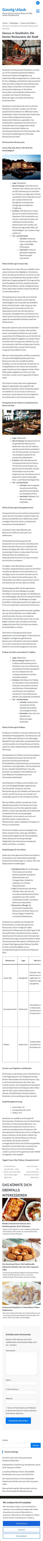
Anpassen (21, 1530)
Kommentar (11, 1350)
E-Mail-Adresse (12, 1389)
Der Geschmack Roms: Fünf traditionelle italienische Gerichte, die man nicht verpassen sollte (20, 1267)
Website (9, 1398)
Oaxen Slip (12, 1160)
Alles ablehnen (21, 1536)
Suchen (5, 1440)
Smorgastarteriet (32, 1160)
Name (8, 1380)
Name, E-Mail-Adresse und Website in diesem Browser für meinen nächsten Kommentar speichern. (21, 1410)
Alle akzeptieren (21, 1523)
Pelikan (21, 1160)
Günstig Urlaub (14, 9)
